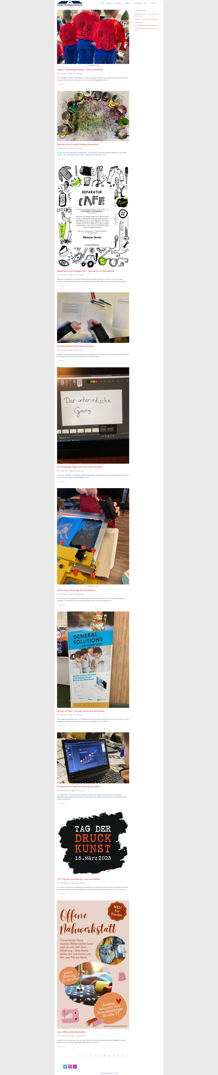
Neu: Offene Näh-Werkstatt (71, 1031)
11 (122, 1056)
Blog (71, 73)
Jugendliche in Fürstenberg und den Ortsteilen (146, 19)
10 (118, 1056)
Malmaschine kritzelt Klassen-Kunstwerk (78, 144)
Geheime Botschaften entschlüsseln (75, 346)
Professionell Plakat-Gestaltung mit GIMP (78, 786)
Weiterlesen (63, 84)
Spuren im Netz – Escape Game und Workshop (80, 711)
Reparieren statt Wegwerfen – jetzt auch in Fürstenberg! (86, 271)
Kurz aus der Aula (138, 22)
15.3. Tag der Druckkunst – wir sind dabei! (78, 879)
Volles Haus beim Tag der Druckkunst (76, 590)
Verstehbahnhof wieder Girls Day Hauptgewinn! (146, 25)
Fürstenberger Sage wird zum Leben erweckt (80, 466)
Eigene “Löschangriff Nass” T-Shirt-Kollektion (80, 69)
